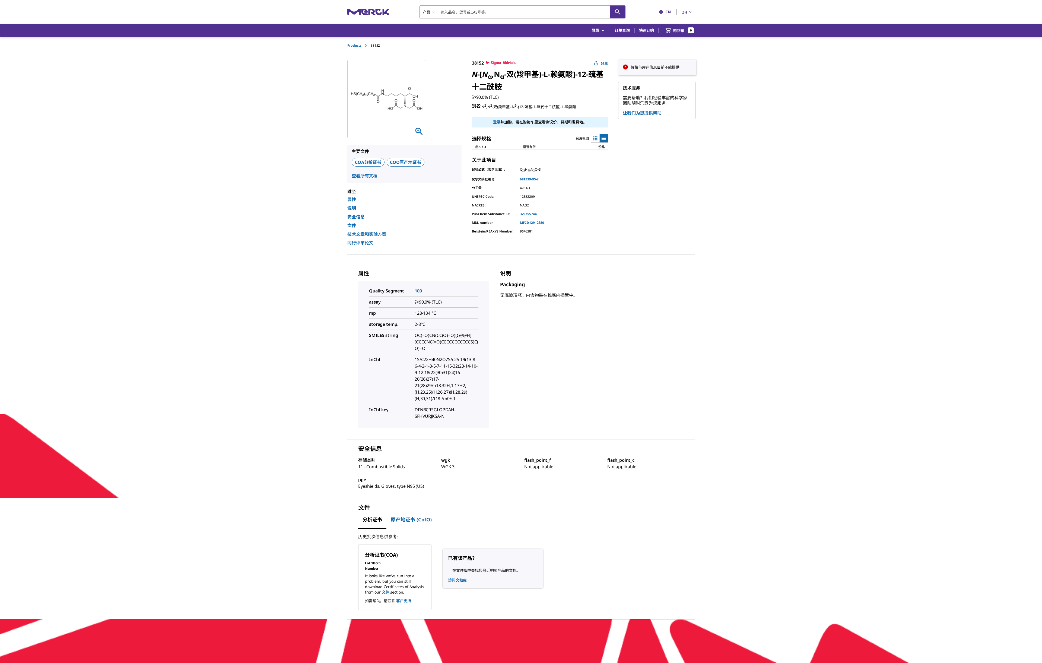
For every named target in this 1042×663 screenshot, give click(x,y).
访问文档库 (457, 580)
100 (418, 291)
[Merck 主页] (368, 12)
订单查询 (622, 30)
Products (354, 45)
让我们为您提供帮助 (642, 113)
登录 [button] (595, 30)
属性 (351, 199)
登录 (497, 122)
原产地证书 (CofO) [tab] (411, 519)
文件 (351, 225)
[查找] (617, 11)
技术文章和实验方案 (366, 234)
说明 (351, 208)
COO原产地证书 (405, 162)
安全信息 (356, 217)
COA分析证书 (368, 162)
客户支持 (403, 600)
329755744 (528, 214)
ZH (684, 12)
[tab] (359, 45)
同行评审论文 (360, 243)
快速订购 (646, 30)
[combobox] (522, 11)
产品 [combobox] (426, 12)
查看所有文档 (364, 175)
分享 (604, 63)
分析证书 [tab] (372, 519)
